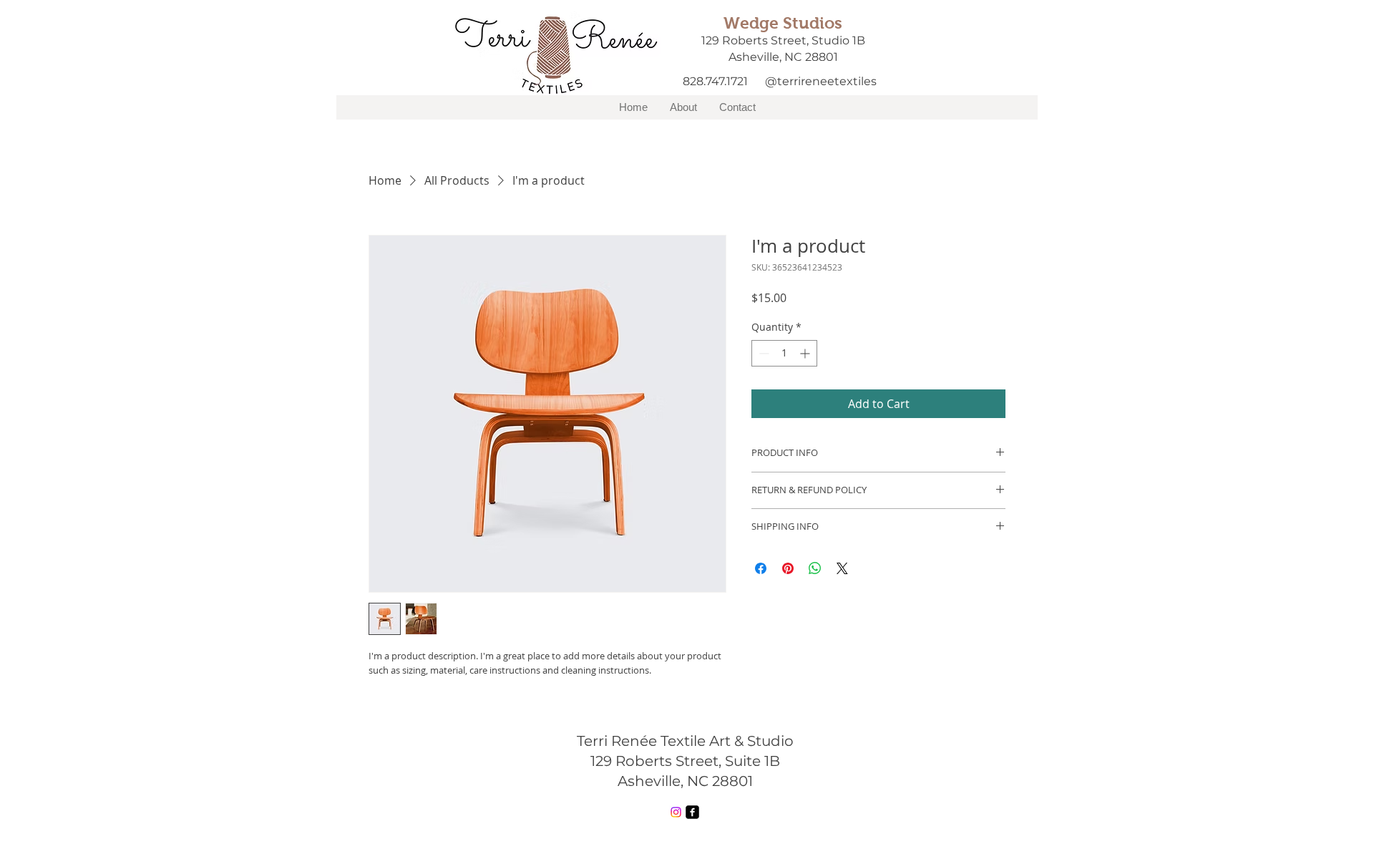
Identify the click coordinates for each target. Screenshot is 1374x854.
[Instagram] (676, 812)
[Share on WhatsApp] (815, 568)
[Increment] (806, 353)
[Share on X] (842, 568)
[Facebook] (692, 812)
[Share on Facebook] (760, 568)
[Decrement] (762, 353)
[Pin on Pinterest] (787, 568)
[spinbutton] (784, 353)
